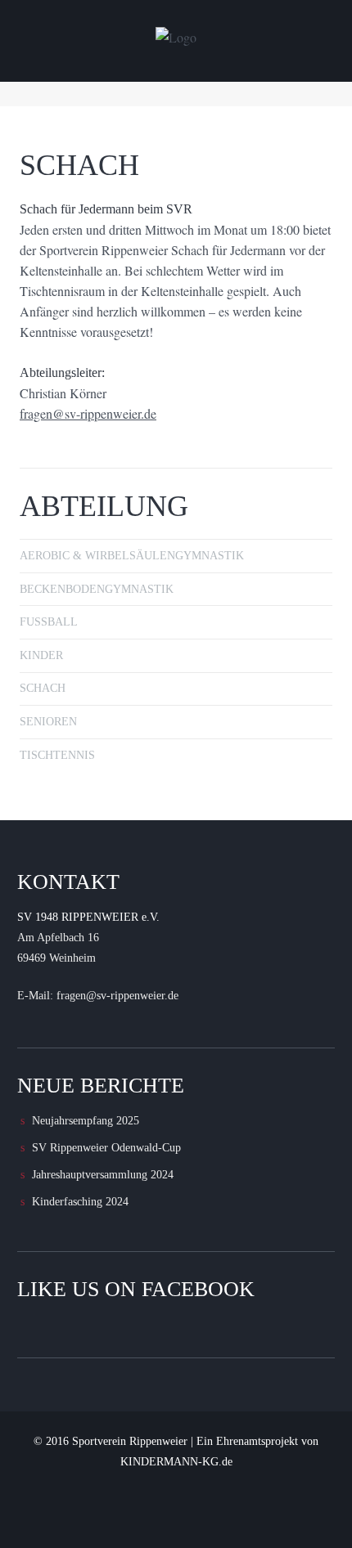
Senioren (48, 722)
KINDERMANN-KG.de (176, 1462)
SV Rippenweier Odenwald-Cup (106, 1148)
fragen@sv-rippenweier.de (88, 413)
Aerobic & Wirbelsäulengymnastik (132, 556)
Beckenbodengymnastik (97, 589)
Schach (42, 688)
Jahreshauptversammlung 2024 (103, 1175)
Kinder (41, 655)
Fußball (49, 622)
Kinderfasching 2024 (80, 1202)
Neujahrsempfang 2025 (85, 1121)
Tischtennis (57, 755)
